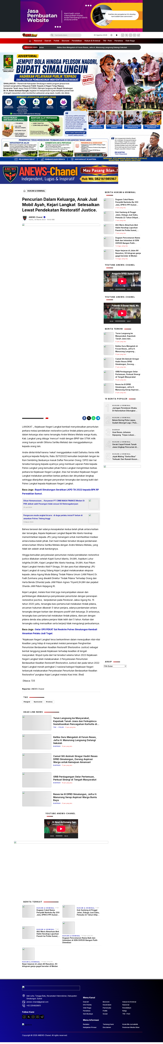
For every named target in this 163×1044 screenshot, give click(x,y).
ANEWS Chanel (35, 217)
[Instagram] (130, 35)
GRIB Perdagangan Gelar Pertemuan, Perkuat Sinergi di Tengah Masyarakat (74, 778)
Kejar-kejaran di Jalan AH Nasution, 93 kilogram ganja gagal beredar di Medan (40, 965)
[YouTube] (134, 35)
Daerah (48, 41)
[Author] (24, 218)
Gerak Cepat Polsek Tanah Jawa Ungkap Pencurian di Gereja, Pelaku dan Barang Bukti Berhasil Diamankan (124, 445)
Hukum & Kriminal (92, 41)
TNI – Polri (107, 41)
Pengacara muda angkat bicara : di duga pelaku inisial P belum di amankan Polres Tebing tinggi (53, 517)
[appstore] (27, 1025)
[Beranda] (30, 41)
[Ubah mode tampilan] (111, 35)
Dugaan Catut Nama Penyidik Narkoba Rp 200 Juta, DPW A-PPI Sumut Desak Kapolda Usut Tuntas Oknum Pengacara (48, 912)
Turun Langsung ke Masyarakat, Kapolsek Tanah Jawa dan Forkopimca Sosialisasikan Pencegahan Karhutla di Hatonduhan (75, 721)
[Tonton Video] (116, 35)
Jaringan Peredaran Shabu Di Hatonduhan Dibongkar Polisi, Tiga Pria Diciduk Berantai (124, 409)
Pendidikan (77, 41)
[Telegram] (138, 35)
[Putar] (47, 836)
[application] (61, 828)
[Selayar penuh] (74, 836)
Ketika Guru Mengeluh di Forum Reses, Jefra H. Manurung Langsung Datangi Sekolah (87, 47)
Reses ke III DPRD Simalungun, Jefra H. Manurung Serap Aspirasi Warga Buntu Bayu (75, 797)
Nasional (38, 41)
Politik (56, 41)
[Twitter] (126, 35)
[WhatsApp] (93, 418)
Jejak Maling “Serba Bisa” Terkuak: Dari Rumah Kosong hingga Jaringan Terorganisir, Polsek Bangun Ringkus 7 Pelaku (125, 457)
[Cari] (52, 35)
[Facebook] (122, 35)
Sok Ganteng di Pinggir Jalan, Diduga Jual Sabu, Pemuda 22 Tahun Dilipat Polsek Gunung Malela (88, 912)
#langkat (27, 702)
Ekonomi (65, 41)
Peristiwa (118, 41)
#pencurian (38, 702)
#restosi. (49, 702)
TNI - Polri (58, 727)
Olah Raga (130, 41)
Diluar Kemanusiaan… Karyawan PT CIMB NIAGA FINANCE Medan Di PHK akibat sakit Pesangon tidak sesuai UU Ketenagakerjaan (54, 502)
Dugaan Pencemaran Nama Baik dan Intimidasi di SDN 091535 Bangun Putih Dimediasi (79, 940)
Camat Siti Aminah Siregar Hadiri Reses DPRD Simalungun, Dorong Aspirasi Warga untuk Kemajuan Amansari (75, 759)
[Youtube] (38, 1017)
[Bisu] (70, 836)
